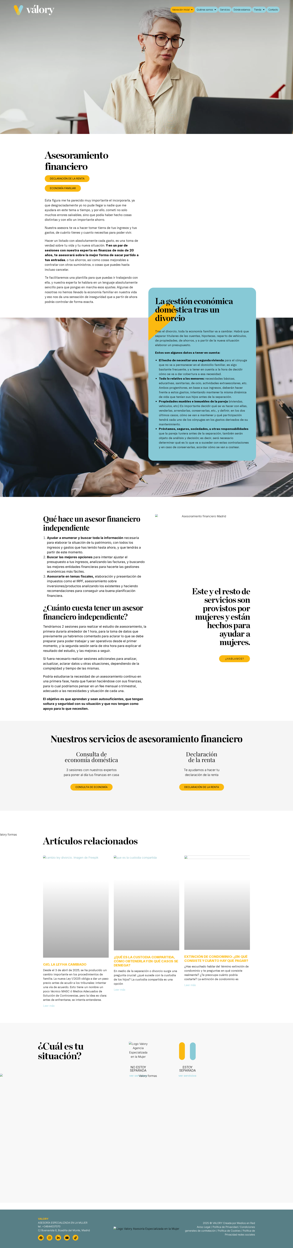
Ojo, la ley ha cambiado (64, 964)
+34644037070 (51, 1226)
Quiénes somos (205, 9)
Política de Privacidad (225, 1227)
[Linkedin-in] (58, 1238)
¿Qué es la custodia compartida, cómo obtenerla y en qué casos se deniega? (146, 961)
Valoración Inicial (181, 9)
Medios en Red (246, 1223)
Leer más (49, 1005)
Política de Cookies (229, 1230)
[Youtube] (67, 1238)
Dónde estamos (242, 9)
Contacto (273, 9)
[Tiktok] (75, 1238)
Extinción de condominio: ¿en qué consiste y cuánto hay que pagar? (216, 958)
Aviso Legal (203, 1227)
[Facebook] (41, 1238)
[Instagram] (49, 1238)
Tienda (257, 9)
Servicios (225, 9)
